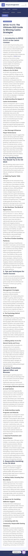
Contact (5, 15)
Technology (6, 12)
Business (14, 9)
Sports (13, 12)
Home (4, 9)
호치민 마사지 (17, 56)
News (9, 9)
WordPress (16, 554)
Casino (19, 12)
